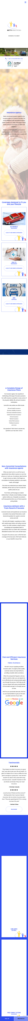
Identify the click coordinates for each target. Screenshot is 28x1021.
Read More (14, 809)
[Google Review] (14, 702)
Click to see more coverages (14, 232)
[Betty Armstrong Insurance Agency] (14, 26)
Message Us (21, 1019)
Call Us (7, 1019)
